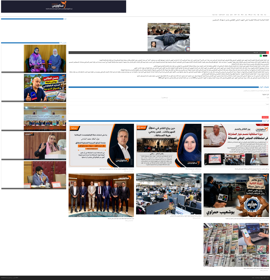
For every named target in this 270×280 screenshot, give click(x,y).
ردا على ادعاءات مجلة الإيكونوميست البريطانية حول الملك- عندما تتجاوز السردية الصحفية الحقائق (117, 169)
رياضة (255, 15)
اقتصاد (235, 15)
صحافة (242, 15)
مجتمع (231, 15)
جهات (258, 15)
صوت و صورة (214, 15)
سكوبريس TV (63, 43)
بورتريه (227, 15)
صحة (239, 15)
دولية (265, 15)
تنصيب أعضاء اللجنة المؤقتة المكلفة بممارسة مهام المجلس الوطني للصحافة (121, 218)
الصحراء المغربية (222, 15)
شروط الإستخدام (257, 277)
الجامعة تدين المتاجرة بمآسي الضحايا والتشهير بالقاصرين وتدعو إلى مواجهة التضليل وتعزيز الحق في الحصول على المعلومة (247, 218)
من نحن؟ (267, 277)
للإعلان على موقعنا (263, 277)
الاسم (268, 97)
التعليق (267, 104)
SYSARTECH (3, 277)
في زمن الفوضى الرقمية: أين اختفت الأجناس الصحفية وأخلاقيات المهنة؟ (256, 268)
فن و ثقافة (250, 15)
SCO (263, 3)
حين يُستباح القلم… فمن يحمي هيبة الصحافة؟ (193, 169)
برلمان (246, 15)
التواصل (253, 277)
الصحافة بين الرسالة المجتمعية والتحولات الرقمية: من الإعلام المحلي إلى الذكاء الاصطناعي (185, 216)
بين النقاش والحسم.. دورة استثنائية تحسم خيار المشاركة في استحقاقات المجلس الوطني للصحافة (252, 169)
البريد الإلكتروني (164, 97)
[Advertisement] (33, 30)
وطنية (262, 15)
